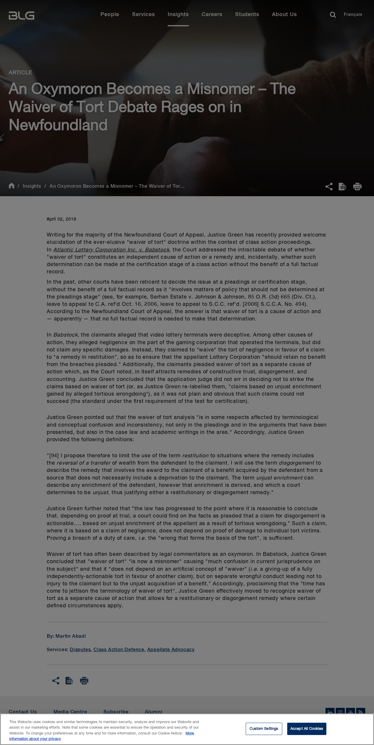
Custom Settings (264, 729)
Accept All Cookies (306, 729)
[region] (187, 729)
